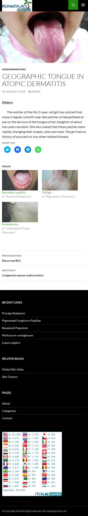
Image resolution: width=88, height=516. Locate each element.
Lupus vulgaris (11, 342)
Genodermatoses (14, 69)
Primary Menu (83, 5)
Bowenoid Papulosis (15, 328)
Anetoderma (10, 224)
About (6, 403)
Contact (7, 418)
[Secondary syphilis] (20, 180)
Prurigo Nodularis (13, 313)
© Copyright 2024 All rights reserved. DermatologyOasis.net (34, 511)
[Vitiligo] (60, 180)
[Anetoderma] (20, 212)
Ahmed (35, 91)
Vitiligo (46, 192)
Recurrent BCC (12, 258)
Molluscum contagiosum (17, 335)
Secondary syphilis (14, 192)
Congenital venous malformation (23, 273)
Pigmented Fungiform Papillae (21, 320)
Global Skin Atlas (13, 369)
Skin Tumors (10, 376)
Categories (9, 411)
